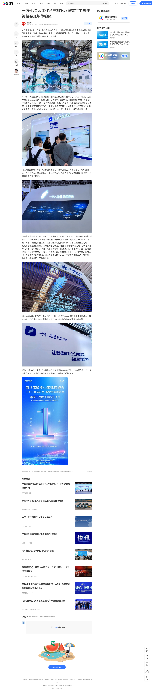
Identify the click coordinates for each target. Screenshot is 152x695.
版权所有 (59, 688)
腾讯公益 (72, 680)
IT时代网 (25, 526)
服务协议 (40, 680)
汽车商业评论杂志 (27, 576)
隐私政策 (46, 680)
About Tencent (33, 680)
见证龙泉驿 (25, 559)
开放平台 (53, 680)
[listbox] (57, 544)
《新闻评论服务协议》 (50, 617)
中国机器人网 (26, 509)
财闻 (23, 543)
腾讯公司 (54, 688)
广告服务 (59, 680)
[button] (124, 18)
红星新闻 (25, 493)
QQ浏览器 (79, 680)
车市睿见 (25, 593)
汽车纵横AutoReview (29, 609)
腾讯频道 (85, 680)
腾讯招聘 (65, 680)
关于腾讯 (24, 680)
